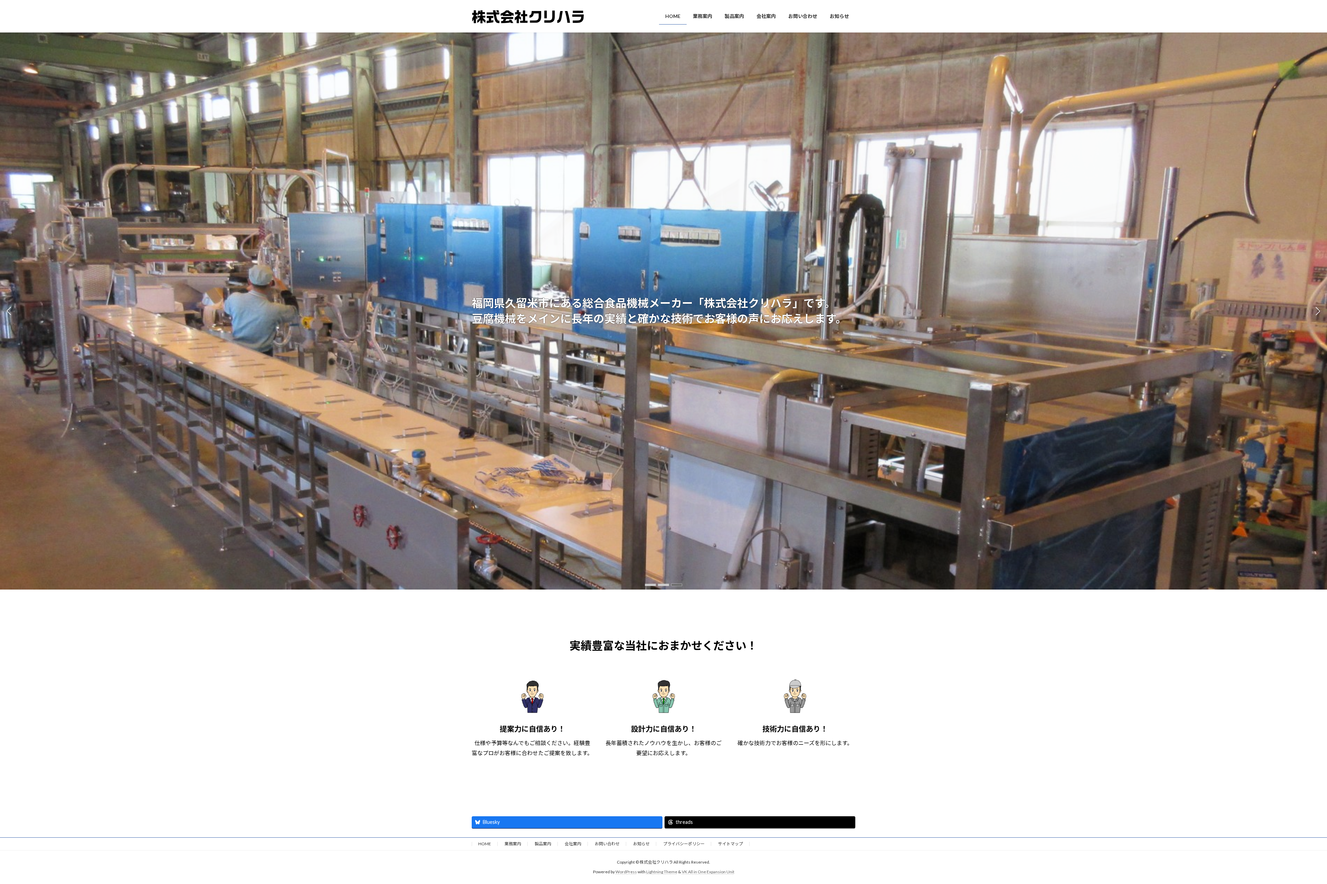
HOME (484, 843)
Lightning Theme (661, 871)
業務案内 (513, 843)
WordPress (626, 871)
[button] (650, 585)
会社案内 (573, 843)
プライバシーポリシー (684, 843)
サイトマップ (730, 843)
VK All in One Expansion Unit (708, 871)
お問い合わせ (607, 843)
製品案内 (543, 843)
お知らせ (641, 843)
